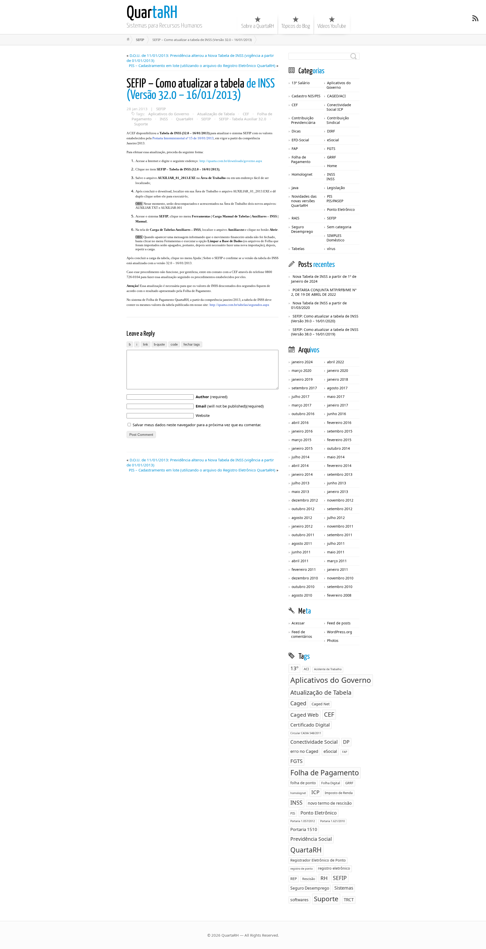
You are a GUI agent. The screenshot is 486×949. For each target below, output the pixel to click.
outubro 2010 (303, 586)
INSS (164, 118)
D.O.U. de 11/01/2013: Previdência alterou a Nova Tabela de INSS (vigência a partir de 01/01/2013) (200, 58)
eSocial (333, 140)
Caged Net (321, 704)
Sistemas (343, 888)
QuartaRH (184, 118)
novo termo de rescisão (330, 803)
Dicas (296, 131)
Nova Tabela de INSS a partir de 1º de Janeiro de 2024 (323, 278)
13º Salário (301, 82)
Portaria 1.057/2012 (302, 821)
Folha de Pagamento (300, 159)
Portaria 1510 (303, 829)
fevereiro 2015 (339, 439)
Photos (332, 640)
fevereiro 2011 (304, 569)
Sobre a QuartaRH (257, 26)
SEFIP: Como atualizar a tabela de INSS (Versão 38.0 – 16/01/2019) (324, 331)
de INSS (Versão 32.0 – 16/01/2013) (201, 89)
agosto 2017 (337, 388)
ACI (306, 669)
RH (324, 878)
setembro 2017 (304, 388)
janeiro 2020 (337, 370)
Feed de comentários (301, 634)
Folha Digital (330, 783)
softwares (299, 899)
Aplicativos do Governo (168, 113)
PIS (329, 196)
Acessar (298, 623)
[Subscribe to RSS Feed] (475, 18)
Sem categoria (339, 226)
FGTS (331, 148)
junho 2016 (336, 413)
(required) (212, 396)
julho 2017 (300, 396)
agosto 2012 (302, 517)
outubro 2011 (303, 534)
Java (295, 187)
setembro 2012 (339, 508)
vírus (331, 248)
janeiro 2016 (302, 431)
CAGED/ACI (336, 96)
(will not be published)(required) (230, 406)
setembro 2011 (339, 534)
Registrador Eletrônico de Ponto (318, 860)
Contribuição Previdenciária (303, 120)
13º (294, 668)
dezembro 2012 (305, 500)
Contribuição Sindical (338, 120)
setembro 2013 (339, 474)
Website (203, 415)
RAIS (295, 218)
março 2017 (301, 405)
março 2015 (301, 439)
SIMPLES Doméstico (335, 237)
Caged (298, 703)
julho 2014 (300, 457)
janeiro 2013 (337, 491)
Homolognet (302, 174)
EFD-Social (300, 140)
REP (293, 878)
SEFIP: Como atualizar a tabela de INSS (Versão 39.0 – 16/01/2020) (324, 318)
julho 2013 (300, 483)
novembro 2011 (340, 526)
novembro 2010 (340, 578)
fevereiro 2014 (339, 465)
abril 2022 (335, 361)
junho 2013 (336, 483)
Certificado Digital (310, 724)
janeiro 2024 (302, 361)
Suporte (141, 123)
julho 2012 (336, 517)
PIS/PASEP (335, 200)
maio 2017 (336, 396)
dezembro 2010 (305, 578)
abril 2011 (300, 560)
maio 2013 (300, 491)
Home (332, 165)
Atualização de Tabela (216, 113)
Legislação (336, 187)
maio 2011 (336, 552)
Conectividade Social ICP (339, 107)
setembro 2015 (339, 431)
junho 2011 (301, 552)
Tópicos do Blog (295, 26)
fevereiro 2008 (339, 595)
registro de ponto (301, 868)
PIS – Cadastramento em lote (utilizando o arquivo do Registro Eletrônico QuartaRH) (202, 65)
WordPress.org (339, 631)
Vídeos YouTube (331, 26)
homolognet (298, 793)
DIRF (331, 131)
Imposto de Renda (339, 792)
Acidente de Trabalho (327, 669)
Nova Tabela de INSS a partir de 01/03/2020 (319, 305)
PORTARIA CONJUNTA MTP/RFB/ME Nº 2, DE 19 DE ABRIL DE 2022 (323, 292)
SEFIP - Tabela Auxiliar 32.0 (242, 118)
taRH (152, 13)
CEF (246, 113)
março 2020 (301, 370)
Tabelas (298, 248)
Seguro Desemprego (302, 229)
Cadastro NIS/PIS (306, 96)
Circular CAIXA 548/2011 (305, 733)
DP (346, 741)
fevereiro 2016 (339, 422)
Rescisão (308, 878)
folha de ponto (303, 782)
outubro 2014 (338, 448)
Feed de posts (339, 623)
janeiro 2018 (337, 379)
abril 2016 (300, 422)
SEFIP (140, 39)
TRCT (349, 899)
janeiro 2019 (302, 379)
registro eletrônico (334, 868)
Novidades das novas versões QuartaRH (304, 201)
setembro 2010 (339, 586)
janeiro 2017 (337, 405)
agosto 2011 (302, 543)
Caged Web (304, 714)
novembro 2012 (340, 500)
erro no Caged (304, 751)
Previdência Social (311, 838)
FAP (295, 148)
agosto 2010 (302, 595)
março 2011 (337, 560)
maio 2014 (336, 457)
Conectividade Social (314, 741)
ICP (315, 792)
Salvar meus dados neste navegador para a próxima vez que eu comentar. (197, 424)
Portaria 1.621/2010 (332, 821)
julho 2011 (336, 543)
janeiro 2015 (302, 448)
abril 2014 (300, 465)
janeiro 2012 (302, 526)
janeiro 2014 (302, 474)
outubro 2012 (303, 508)
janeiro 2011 (337, 569)
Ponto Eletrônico (341, 209)
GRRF (331, 157)
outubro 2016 (303, 413)
